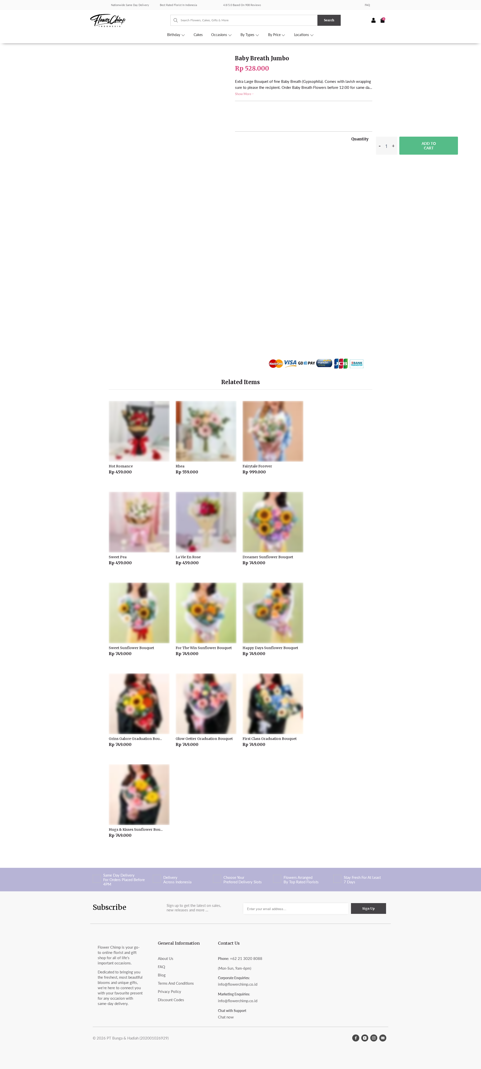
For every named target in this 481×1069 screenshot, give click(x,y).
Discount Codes (171, 999)
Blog (162, 975)
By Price (275, 35)
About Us (165, 958)
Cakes (198, 35)
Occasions (219, 35)
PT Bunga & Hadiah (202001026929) (138, 1038)
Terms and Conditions (176, 983)
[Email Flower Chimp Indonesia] (382, 1037)
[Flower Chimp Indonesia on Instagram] (373, 1037)
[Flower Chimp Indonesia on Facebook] (355, 1037)
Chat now (226, 1017)
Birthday (174, 35)
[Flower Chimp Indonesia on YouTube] (364, 1037)
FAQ (367, 5)
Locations (302, 35)
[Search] (173, 20)
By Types (248, 35)
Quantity (360, 139)
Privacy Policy (169, 991)
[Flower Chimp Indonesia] (130, 20)
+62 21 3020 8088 (246, 958)
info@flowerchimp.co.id (237, 984)
